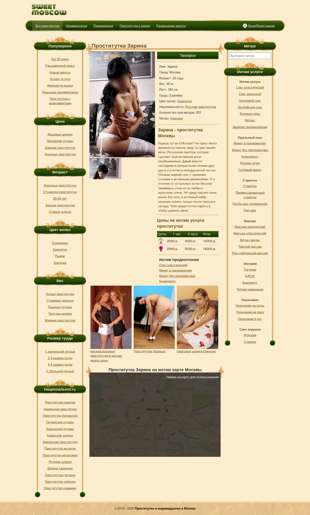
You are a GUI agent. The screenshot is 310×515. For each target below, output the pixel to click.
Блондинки (60, 243)
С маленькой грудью (60, 351)
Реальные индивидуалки (60, 92)
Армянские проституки (60, 409)
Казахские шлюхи (60, 435)
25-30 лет (60, 198)
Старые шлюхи (60, 211)
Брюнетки (60, 249)
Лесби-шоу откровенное (249, 203)
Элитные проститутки (60, 154)
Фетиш (250, 120)
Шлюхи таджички (60, 468)
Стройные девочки (60, 300)
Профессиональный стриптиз (250, 194)
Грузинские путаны (60, 422)
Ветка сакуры (250, 240)
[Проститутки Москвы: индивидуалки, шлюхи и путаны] (49, 9)
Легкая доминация (250, 289)
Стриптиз (250, 186)
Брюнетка (185, 101)
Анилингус (249, 282)
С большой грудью (60, 371)
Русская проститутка (200, 106)
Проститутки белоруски (60, 415)
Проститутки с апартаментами (60, 100)
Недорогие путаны (60, 140)
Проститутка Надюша (149, 351)
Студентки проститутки (60, 192)
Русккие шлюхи (60, 461)
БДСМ (250, 276)
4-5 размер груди (60, 364)
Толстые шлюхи (60, 313)
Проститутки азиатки (60, 402)
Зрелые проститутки (60, 205)
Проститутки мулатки (60, 448)
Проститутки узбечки (60, 481)
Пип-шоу (250, 210)
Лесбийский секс (250, 107)
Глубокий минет (250, 169)
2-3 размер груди (60, 358)
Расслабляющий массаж (250, 253)
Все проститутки (47, 25)
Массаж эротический (250, 226)
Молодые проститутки (60, 185)
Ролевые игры (250, 113)
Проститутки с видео (135, 25)
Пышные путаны (60, 307)
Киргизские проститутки (60, 442)
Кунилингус (167, 281)
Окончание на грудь (250, 305)
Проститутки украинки (60, 488)
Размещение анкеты (171, 25)
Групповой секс (250, 100)
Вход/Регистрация (261, 25)
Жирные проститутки (60, 320)
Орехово (176, 118)
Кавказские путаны (60, 428)
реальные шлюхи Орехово (196, 351)
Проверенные (103, 25)
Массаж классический (250, 233)
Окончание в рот (250, 318)
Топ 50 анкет (60, 59)
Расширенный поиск (60, 65)
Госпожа (250, 269)
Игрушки (250, 335)
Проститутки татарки (60, 475)
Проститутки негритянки (60, 455)
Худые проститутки (60, 294)
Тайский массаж (250, 246)
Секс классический (173, 265)
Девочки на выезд (60, 85)
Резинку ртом (250, 163)
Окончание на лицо (250, 312)
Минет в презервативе (175, 270)
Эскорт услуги (60, 79)
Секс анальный (250, 93)
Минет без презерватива (177, 275)
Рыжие (60, 256)
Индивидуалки (76, 25)
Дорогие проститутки (60, 147)
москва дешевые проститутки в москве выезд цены (106, 355)
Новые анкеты (60, 72)
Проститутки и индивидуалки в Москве (165, 508)
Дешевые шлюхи (60, 134)
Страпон (250, 341)
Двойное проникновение (250, 127)
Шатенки (60, 262)
